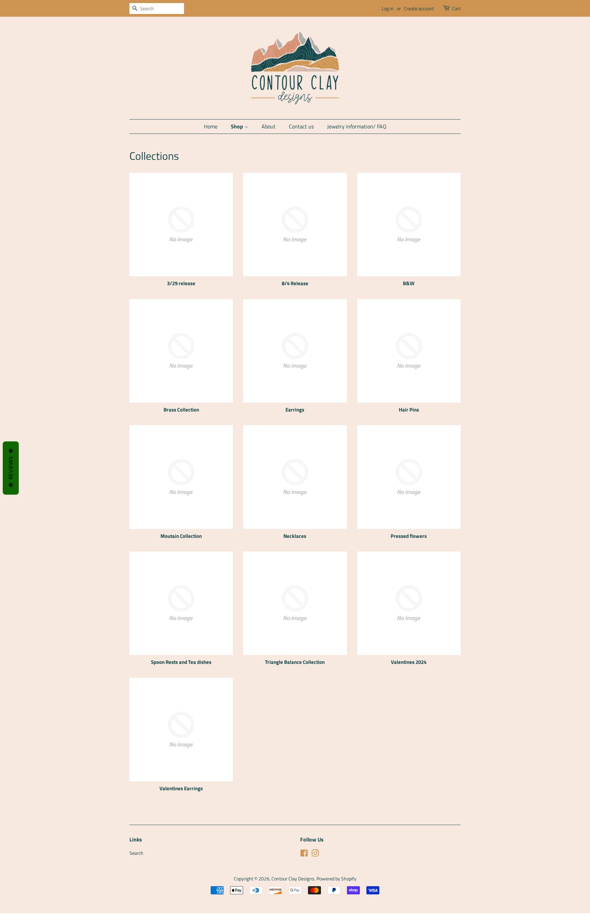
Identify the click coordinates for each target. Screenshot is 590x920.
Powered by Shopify (336, 878)
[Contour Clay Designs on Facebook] (304, 854)
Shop (237, 126)
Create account (419, 8)
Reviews (11, 468)
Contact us (301, 126)
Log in (388, 8)
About (269, 126)
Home (210, 126)
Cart (456, 8)
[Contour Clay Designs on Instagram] (315, 854)
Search (136, 853)
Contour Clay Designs (292, 878)
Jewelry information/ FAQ (357, 126)
